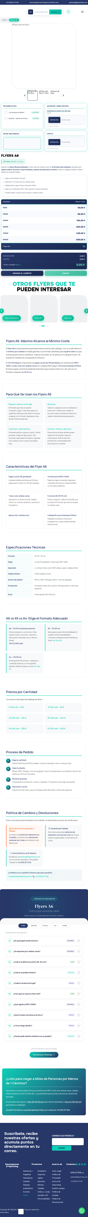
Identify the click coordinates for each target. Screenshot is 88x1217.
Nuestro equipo (58, 1188)
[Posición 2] (41, 325)
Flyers (25, 1195)
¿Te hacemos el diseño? (24, 112)
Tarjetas (41, 1188)
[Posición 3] (45, 325)
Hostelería (42, 1171)
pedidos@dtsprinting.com (29, 857)
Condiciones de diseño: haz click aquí (58, 111)
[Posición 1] (39, 325)
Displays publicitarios (28, 1186)
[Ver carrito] (74, 11)
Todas (23, 926)
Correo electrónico (63, 1135)
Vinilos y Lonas (44, 1192)
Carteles (26, 1181)
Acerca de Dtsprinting (56, 1183)
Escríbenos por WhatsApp (42, 1055)
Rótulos (41, 1185)
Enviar (61, 1148)
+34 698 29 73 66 (42, 876)
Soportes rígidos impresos (41, 1177)
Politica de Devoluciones (57, 1200)
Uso (55, 926)
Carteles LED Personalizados (44, 1197)
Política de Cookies (56, 1193)
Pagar (66, 273)
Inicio (4, 20)
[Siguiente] (63, 95)
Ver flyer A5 (57, 640)
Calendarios (28, 1178)
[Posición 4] (48, 325)
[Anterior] (24, 95)
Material (34, 926)
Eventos (26, 1192)
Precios (45, 926)
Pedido (64, 926)
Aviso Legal (56, 1171)
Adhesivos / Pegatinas (28, 1173)
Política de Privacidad (56, 1176)
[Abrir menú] (82, 11)
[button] (82, 1210)
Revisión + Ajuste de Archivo (24, 118)
